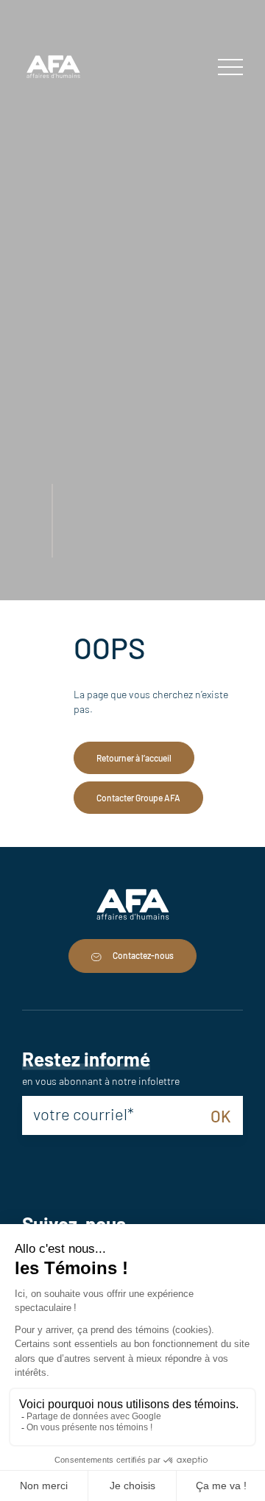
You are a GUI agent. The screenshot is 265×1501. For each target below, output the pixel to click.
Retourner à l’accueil (134, 758)
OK (221, 1115)
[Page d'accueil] (53, 68)
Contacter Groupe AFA (138, 797)
